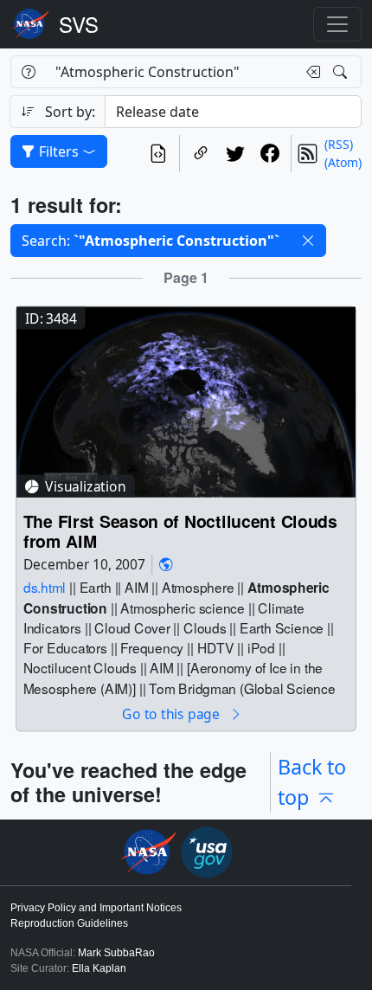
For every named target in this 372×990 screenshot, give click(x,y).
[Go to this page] (186, 400)
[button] (308, 240)
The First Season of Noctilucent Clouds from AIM (180, 531)
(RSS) (338, 144)
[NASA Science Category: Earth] (166, 565)
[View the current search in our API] (158, 153)
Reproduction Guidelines (69, 923)
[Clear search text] (310, 71)
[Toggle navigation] (337, 24)
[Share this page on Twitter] (235, 153)
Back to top (312, 782)
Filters (58, 151)
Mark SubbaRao (116, 953)
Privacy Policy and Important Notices (96, 908)
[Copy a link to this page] (201, 153)
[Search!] (342, 71)
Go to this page (172, 713)
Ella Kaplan (99, 968)
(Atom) (343, 162)
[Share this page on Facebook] (270, 153)
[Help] (28, 71)
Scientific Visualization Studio (79, 24)
